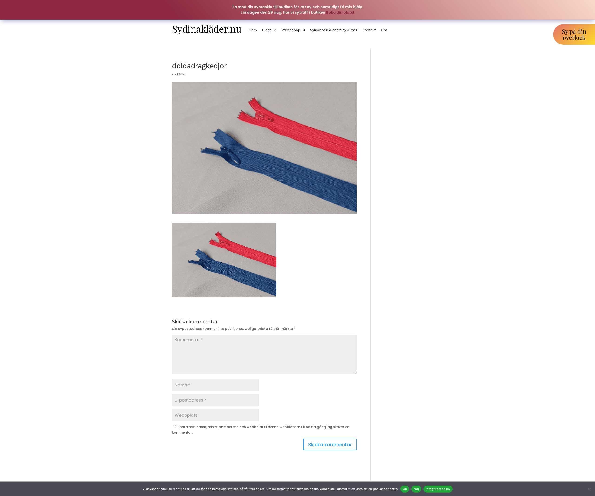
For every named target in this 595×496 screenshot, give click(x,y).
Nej (416, 489)
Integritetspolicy (438, 489)
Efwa (181, 74)
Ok (405, 489)
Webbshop (290, 30)
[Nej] (589, 489)
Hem (253, 30)
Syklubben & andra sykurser (333, 30)
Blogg (267, 30)
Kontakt (369, 30)
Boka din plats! (340, 12)
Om (384, 30)
